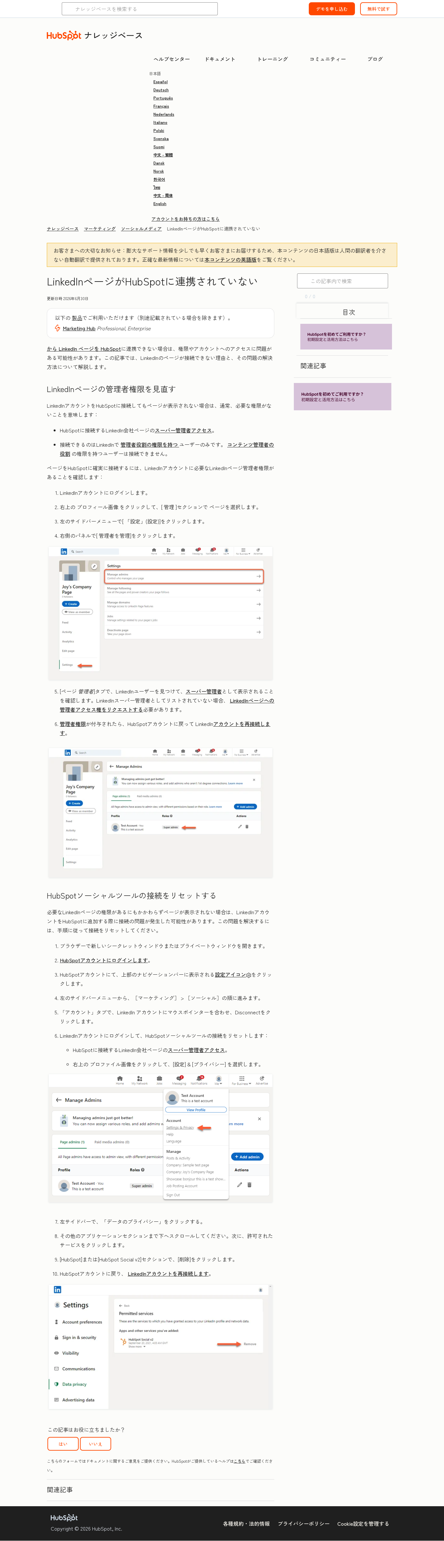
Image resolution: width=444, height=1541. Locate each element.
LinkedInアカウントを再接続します (168, 1273)
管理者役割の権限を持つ (150, 444)
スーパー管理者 (204, 691)
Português (163, 97)
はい (63, 1444)
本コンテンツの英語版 (230, 259)
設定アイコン (230, 974)
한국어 (159, 179)
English (159, 203)
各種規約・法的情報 (246, 1523)
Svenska (161, 138)
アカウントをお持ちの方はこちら (185, 219)
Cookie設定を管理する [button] (363, 1523)
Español (160, 81)
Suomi (158, 146)
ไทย (156, 187)
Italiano (160, 122)
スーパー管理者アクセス (183, 430)
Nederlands (163, 114)
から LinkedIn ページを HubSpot (84, 348)
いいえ (95, 1444)
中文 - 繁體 (163, 154)
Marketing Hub (79, 328)
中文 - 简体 (163, 195)
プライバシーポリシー (304, 1523)
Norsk (158, 171)
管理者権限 (73, 724)
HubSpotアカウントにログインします (104, 960)
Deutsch (161, 89)
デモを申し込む (332, 9)
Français (161, 106)
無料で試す (378, 9)
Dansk (158, 162)
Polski (158, 130)
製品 (77, 318)
